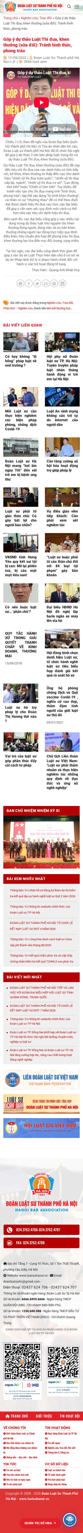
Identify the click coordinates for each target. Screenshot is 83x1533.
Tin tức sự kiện (13, 1470)
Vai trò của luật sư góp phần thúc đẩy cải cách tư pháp (21, 760)
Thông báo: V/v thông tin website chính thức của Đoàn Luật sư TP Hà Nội (40, 1021)
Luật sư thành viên (56, 1470)
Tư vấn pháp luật (14, 1484)
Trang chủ (10, 18)
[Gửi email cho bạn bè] (46, 283)
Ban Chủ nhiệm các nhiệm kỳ (20, 1443)
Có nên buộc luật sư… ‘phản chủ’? (21, 609)
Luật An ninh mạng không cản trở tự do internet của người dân (62, 418)
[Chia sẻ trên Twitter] (37, 283)
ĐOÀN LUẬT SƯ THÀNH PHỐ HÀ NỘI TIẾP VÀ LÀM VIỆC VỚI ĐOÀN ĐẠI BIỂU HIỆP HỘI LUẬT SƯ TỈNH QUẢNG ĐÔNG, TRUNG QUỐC (41, 992)
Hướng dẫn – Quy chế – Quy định (21, 1457)
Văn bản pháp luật (56, 1479)
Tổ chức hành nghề (56, 1474)
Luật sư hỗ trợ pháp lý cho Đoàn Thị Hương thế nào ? (21, 714)
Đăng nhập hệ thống (57, 1484)
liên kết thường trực (59, 308)
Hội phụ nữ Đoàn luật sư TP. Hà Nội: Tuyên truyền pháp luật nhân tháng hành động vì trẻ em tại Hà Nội (62, 367)
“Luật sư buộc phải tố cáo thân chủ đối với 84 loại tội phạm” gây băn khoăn (62, 566)
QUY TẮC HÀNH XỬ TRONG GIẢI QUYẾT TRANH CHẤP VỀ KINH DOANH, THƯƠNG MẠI (21, 644)
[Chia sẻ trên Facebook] (29, 283)
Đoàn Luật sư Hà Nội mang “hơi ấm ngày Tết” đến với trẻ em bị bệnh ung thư (21, 470)
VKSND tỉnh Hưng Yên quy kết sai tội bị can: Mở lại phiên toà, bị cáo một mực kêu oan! (21, 566)
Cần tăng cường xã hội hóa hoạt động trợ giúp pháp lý (62, 465)
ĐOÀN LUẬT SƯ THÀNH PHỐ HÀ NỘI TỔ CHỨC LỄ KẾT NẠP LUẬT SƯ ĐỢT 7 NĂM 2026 (41, 1008)
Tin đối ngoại (53, 1443)
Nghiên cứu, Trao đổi (36, 18)
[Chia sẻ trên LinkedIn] (62, 283)
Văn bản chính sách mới (17, 1474)
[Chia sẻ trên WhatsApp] (20, 283)
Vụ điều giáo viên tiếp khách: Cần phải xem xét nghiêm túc (62, 518)
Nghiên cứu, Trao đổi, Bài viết (61, 1447)
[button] (69, 6)
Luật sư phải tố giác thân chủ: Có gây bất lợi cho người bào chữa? (21, 518)
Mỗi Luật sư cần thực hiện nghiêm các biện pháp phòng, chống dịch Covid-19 (21, 420)
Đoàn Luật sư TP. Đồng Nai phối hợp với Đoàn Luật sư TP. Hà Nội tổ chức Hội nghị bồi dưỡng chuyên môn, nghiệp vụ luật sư (43, 1037)
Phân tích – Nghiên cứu (18, 308)
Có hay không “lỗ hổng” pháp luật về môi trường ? (21, 361)
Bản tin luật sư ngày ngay (18, 1479)
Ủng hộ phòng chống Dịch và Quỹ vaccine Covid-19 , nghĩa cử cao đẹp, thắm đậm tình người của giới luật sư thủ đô (62, 701)
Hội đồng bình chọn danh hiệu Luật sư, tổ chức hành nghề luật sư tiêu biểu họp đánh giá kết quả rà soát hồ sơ (62, 664)
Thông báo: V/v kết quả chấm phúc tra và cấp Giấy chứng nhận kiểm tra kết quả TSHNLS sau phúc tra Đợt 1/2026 (41, 961)
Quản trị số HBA (39, 1523)
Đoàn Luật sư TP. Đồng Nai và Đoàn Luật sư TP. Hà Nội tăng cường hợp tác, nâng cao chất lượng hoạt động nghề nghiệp (41, 1054)
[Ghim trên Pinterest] (54, 283)
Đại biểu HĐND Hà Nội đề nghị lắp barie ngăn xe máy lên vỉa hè (62, 614)
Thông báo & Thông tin (58, 1452)
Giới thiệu (44, 1416)
